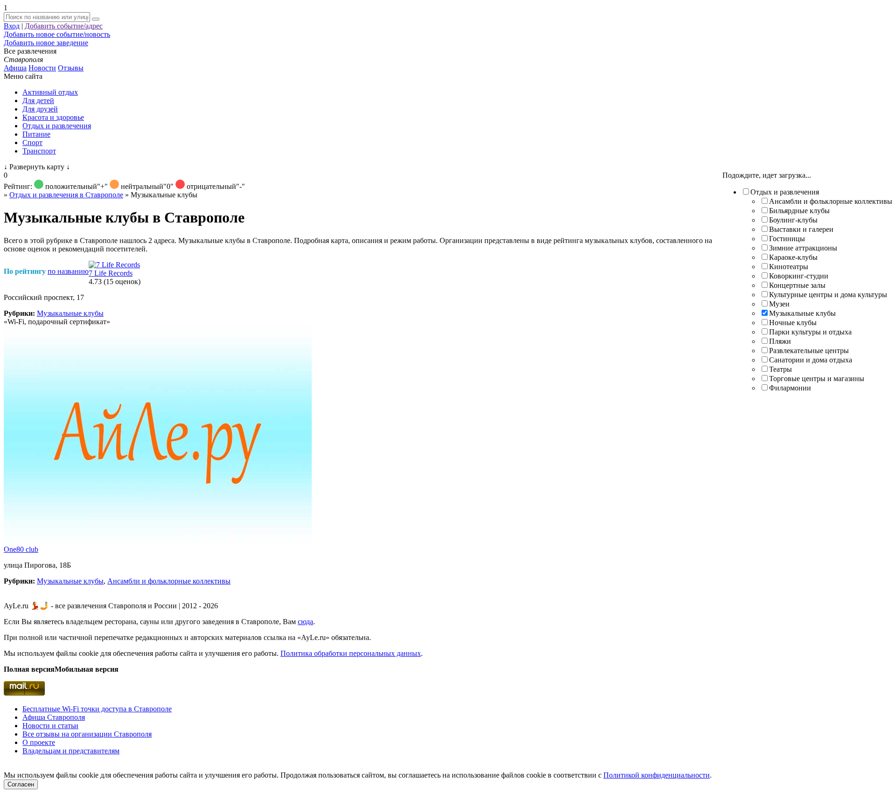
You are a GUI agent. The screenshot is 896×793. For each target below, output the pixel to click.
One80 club (21, 549)
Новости (42, 68)
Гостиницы (787, 239)
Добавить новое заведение (46, 43)
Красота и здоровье (53, 117)
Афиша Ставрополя (53, 717)
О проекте (38, 742)
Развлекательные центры (809, 351)
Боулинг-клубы (793, 220)
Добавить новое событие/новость (57, 34)
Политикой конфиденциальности (656, 775)
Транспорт (39, 151)
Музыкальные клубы (802, 313)
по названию (68, 271)
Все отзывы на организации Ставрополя (87, 734)
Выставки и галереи (801, 229)
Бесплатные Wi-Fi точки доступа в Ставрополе (97, 709)
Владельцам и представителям (70, 751)
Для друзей (40, 109)
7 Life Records (111, 273)
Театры (780, 369)
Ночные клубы (793, 323)
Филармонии (790, 388)
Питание (36, 134)
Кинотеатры (788, 267)
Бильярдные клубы (799, 211)
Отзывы (71, 68)
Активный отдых (50, 92)
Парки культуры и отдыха (810, 332)
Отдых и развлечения (56, 126)
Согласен (20, 784)
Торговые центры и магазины (816, 379)
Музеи (779, 304)
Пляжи (780, 341)
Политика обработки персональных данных (350, 653)
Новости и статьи (50, 726)
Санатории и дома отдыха (810, 360)
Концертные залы (797, 285)
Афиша (15, 68)
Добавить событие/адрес (64, 26)
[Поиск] (95, 19)
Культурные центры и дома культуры (828, 295)
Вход (12, 26)
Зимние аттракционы (803, 248)
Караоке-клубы (793, 257)
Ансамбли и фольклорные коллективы (830, 201)
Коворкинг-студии (798, 276)
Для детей (38, 100)
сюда (305, 622)
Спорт (32, 142)
